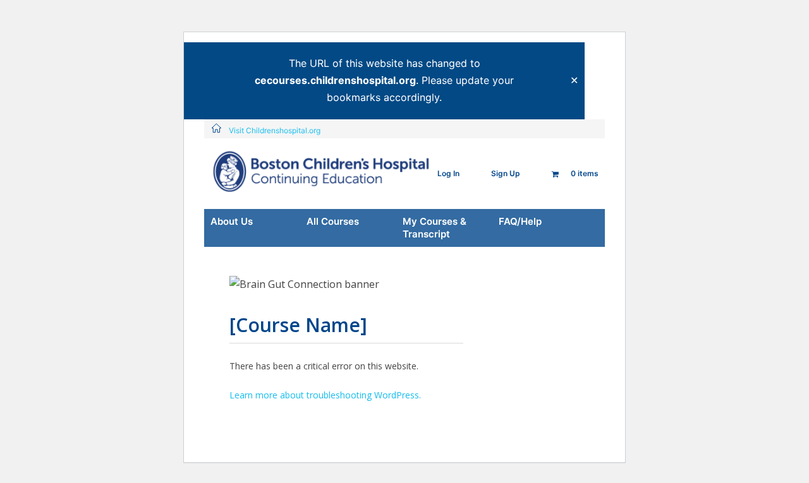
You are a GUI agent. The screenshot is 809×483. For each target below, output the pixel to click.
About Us (231, 221)
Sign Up (505, 173)
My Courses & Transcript (434, 227)
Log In (448, 173)
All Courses (333, 221)
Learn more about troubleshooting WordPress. (325, 395)
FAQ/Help (520, 221)
